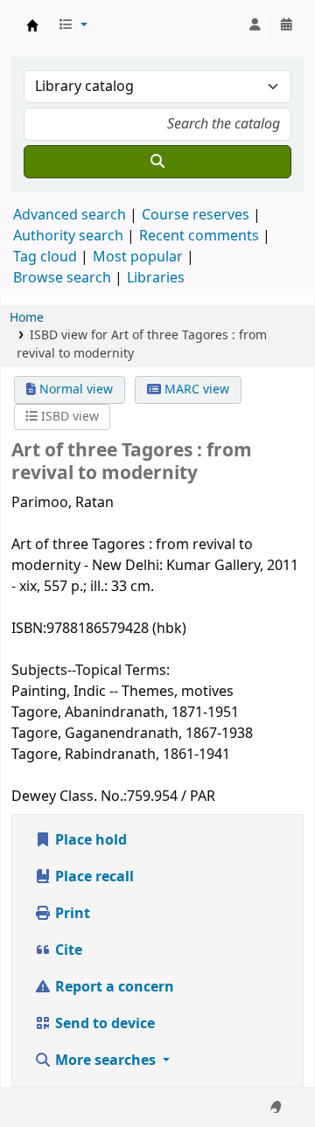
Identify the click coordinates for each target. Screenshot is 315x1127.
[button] (72, 25)
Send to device (103, 1023)
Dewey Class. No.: (69, 796)
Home (27, 318)
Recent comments (199, 236)
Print (71, 913)
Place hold (89, 840)
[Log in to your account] (255, 25)
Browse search (62, 278)
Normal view (74, 389)
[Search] (157, 161)
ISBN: (28, 628)
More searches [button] (105, 1060)
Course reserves (195, 215)
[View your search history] (286, 25)
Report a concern (113, 987)
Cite (67, 950)
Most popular (138, 257)
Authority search (68, 236)
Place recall (93, 876)
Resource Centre (32, 25)
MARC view (195, 389)
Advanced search (69, 215)
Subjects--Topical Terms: (90, 670)
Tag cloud (45, 257)
